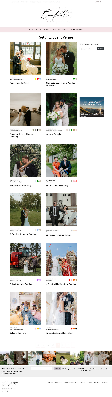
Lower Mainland (58, 130)
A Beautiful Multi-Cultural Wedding (61, 284)
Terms (89, 382)
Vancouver (20, 79)
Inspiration (33, 29)
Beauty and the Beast (19, 83)
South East (19, 130)
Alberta (48, 79)
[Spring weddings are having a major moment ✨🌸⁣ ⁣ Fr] (35, 358)
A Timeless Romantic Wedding (23, 234)
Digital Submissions (35, 1)
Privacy (97, 382)
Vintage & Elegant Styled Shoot (59, 333)
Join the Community (54, 382)
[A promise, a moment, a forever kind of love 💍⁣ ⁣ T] (49, 358)
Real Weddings (45, 29)
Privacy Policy (99, 369)
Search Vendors (77, 29)
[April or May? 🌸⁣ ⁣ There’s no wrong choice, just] (77, 358)
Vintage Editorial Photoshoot (58, 235)
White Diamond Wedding (57, 185)
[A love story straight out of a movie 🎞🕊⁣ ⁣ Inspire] (91, 358)
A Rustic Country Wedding (21, 284)
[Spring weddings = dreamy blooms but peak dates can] (105, 358)
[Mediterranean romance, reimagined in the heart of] (7, 358)
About (83, 382)
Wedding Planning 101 (60, 29)
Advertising (24, 1)
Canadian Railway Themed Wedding (21, 135)
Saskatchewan (13, 130)
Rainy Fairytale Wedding (20, 185)
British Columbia (14, 79)
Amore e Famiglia (53, 134)
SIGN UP (100, 49)
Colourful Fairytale (18, 333)
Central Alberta (53, 79)
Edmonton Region (18, 182)
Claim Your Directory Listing (52, 1)
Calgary (52, 182)
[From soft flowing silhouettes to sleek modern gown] (21, 358)
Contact (105, 382)
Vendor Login (15, 1)
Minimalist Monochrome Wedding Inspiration (60, 84)
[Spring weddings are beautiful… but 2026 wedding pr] (63, 358)
